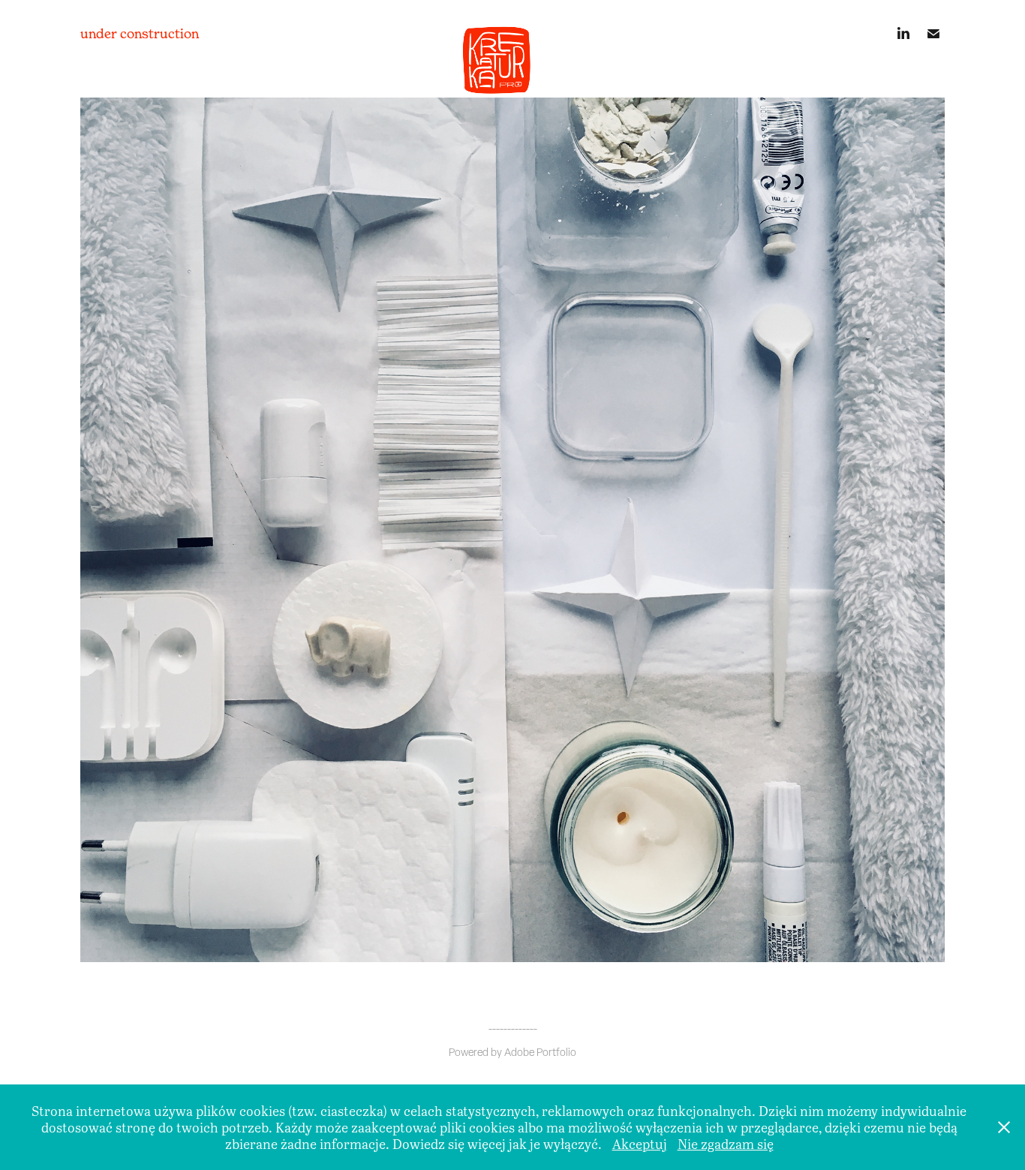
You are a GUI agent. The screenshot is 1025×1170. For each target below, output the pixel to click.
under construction (139, 33)
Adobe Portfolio (540, 1052)
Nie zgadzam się (726, 1144)
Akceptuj (639, 1144)
